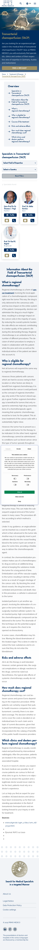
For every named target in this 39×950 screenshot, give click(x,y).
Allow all (19, 492)
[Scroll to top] (34, 946)
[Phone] (14, 220)
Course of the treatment (20, 122)
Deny (19, 501)
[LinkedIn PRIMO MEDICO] (5, 929)
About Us (7, 894)
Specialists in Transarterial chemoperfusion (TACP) (20, 93)
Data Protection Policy (12, 905)
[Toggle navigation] (35, 3)
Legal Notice (8, 901)
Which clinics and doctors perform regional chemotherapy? (21, 139)
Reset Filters (19, 176)
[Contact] (7, 220)
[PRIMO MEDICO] (8, 3)
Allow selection (19, 497)
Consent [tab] (8, 449)
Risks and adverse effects (21, 126)
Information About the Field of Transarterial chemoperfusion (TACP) (20, 102)
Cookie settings (9, 910)
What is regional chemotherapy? (21, 110)
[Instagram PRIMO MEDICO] (15, 929)
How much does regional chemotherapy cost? (21, 132)
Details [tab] (19, 449)
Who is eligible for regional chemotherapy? (21, 116)
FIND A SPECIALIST (19, 68)
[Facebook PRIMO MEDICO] (10, 929)
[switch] (27, 478)
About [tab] (29, 449)
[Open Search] (21, 4)
